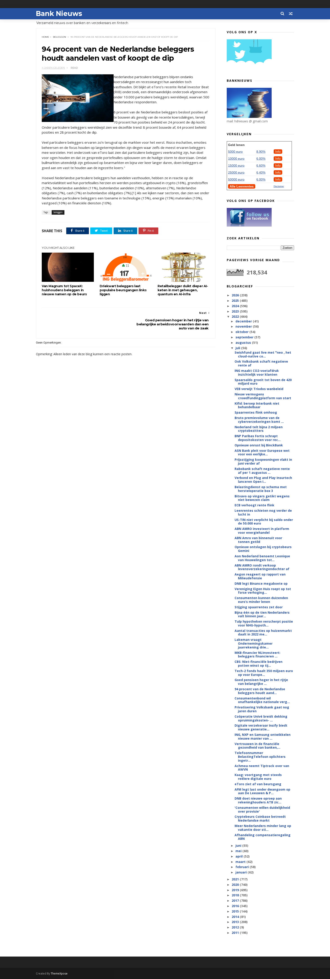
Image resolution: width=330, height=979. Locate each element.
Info (278, 151)
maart (240, 862)
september (244, 337)
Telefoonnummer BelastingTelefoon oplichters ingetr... (260, 757)
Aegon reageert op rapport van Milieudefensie (260, 576)
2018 (236, 895)
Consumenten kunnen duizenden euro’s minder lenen (261, 600)
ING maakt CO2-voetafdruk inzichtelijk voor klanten (257, 372)
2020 (236, 884)
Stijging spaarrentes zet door (259, 607)
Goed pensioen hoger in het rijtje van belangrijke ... (261, 682)
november (244, 326)
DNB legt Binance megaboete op (261, 583)
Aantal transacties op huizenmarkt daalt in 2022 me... (263, 632)
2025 (236, 300)
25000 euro (236, 172)
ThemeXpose (59, 973)
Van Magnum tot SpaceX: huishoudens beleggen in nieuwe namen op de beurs (64, 290)
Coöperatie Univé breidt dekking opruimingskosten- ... (261, 718)
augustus (243, 342)
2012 (236, 927)
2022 (236, 316)
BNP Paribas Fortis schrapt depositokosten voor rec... (258, 438)
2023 (236, 311)
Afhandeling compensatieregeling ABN (262, 837)
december (244, 321)
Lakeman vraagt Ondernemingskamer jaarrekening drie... (254, 643)
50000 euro (236, 179)
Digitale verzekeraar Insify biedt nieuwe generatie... (261, 727)
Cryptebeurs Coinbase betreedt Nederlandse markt (260, 818)
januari (241, 872)
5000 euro (235, 151)
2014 (236, 917)
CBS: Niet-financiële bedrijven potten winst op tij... (258, 663)
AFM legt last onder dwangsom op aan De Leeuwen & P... (262, 791)
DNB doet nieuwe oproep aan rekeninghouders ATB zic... (258, 800)
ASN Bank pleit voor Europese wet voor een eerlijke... (262, 452)
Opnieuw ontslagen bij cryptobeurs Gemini (263, 549)
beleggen (59, 36)
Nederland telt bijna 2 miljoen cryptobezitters (259, 429)
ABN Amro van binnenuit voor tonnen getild (258, 540)
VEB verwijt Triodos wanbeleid (259, 389)
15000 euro (236, 165)
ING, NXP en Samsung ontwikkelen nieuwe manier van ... (262, 736)
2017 (236, 900)
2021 (236, 879)
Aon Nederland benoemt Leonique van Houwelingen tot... (262, 558)
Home (45, 36)
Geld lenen (236, 145)
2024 (236, 306)
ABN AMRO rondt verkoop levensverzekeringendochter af (262, 567)
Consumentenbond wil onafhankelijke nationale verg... (262, 700)
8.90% (260, 151)
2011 (236, 932)
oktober (242, 332)
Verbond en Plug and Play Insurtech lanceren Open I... (263, 480)
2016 (236, 906)
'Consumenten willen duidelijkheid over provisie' (262, 809)
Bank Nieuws (59, 13)
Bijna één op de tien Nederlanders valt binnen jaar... (262, 614)
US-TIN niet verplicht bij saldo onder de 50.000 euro (264, 522)
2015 (236, 911)
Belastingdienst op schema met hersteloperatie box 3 (261, 489)
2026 (236, 295)
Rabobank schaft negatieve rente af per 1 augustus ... (262, 471)
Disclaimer (279, 186)
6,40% (260, 172)
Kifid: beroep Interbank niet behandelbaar (257, 405)
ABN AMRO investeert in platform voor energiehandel (262, 531)
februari (242, 867)
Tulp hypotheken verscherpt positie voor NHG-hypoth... (264, 623)
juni (238, 845)
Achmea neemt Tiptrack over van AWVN (262, 768)
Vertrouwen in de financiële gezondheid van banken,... (257, 746)
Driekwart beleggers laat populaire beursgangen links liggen (123, 290)
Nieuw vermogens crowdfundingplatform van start (263, 396)
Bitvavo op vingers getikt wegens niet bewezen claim (262, 498)
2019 (236, 890)
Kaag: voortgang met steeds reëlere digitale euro (258, 777)
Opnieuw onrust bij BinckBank (259, 445)
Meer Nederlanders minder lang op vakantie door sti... (263, 828)
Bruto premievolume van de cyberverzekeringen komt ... (259, 420)
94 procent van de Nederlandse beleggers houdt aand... (260, 691)
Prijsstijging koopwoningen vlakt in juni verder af (263, 461)
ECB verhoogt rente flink (254, 505)
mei (238, 851)
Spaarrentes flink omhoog (256, 412)
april (239, 856)
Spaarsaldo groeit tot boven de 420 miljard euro (263, 382)
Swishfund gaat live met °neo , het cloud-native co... (263, 354)
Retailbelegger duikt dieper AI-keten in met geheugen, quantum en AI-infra (183, 290)
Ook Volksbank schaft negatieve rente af (261, 363)
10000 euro (236, 158)
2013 (236, 922)
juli (238, 348)
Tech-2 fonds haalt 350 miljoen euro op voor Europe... (264, 673)
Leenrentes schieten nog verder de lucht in (263, 512)
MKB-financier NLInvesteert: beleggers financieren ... (257, 654)
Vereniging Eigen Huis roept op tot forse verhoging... (263, 591)
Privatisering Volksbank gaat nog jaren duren (262, 709)
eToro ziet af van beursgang (258, 784)
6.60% (260, 165)
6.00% (260, 158)
